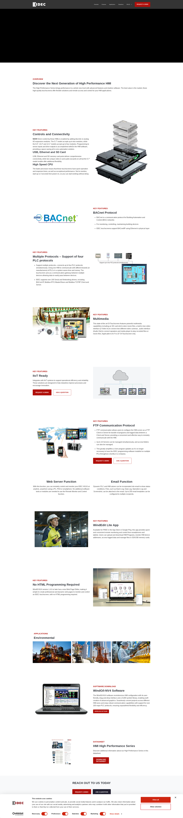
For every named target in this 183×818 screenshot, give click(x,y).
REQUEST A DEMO (142, 4)
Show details (114, 814)
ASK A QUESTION (62, 392)
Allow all (155, 800)
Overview (96, 4)
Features (104, 4)
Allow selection (155, 807)
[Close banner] (175, 797)
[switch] (65, 813)
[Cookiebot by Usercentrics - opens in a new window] (18, 813)
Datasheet (120, 4)
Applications (112, 4)
